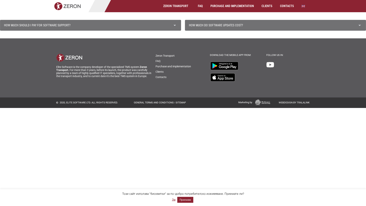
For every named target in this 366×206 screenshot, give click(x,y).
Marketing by (245, 102)
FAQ (200, 6)
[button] (90, 25)
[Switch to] (305, 6)
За (174, 199)
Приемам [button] (185, 199)
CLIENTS (267, 6)
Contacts (287, 6)
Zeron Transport (175, 6)
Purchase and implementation (232, 6)
